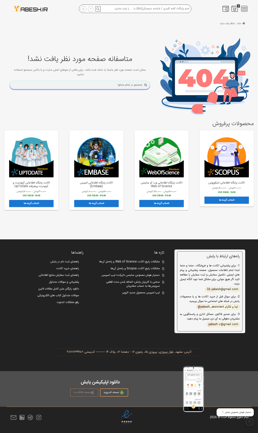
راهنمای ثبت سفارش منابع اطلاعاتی (59, 275)
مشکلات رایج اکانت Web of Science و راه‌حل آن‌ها (129, 261)
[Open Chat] (249, 422)
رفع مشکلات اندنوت (68, 302)
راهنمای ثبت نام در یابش (64, 261)
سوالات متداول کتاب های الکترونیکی (58, 295)
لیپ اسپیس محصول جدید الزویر (141, 292)
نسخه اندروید (111, 392)
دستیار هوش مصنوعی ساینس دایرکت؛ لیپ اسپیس (130, 275)
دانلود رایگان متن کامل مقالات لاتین (58, 289)
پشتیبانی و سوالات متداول (64, 282)
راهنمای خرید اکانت (67, 268)
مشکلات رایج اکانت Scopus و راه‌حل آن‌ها (135, 268)
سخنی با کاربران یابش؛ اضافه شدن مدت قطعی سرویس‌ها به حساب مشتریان (133, 284)
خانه (239, 24)
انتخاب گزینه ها (226, 200)
